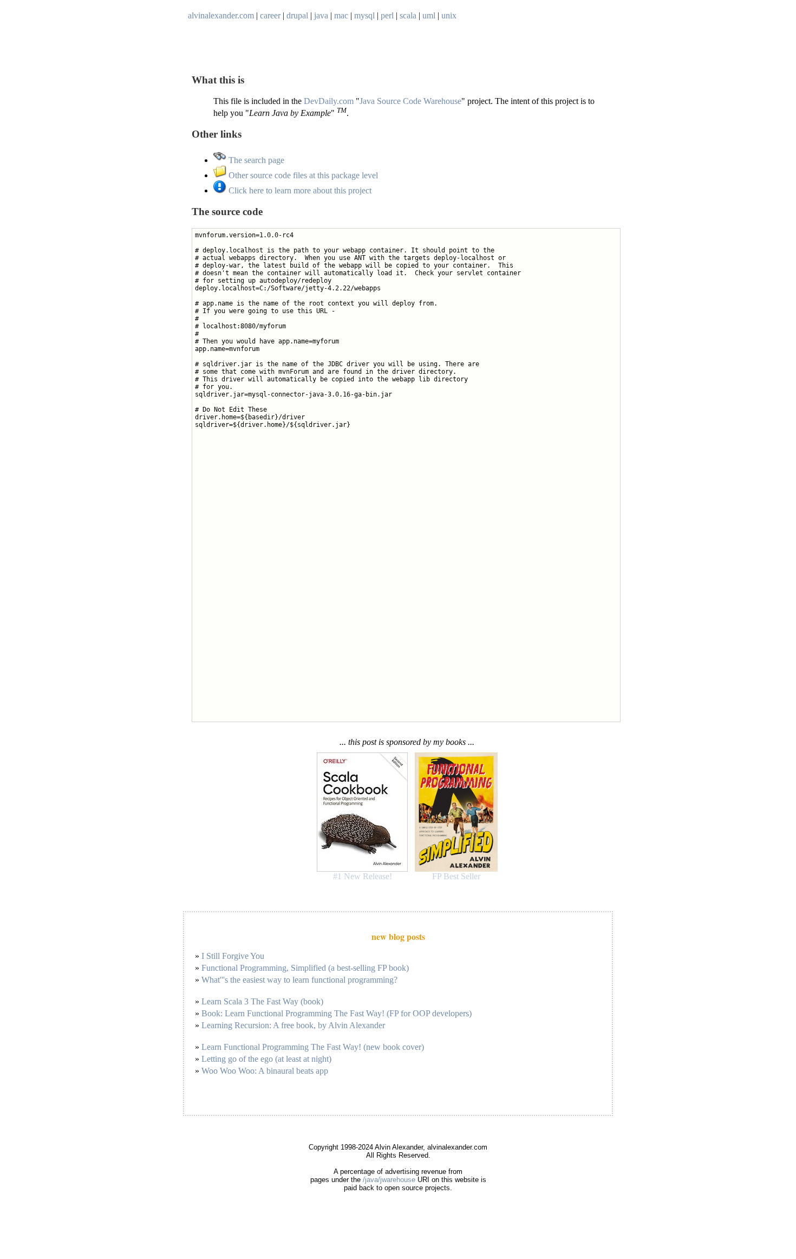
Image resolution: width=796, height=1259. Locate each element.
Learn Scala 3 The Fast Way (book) (262, 1001)
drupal (297, 15)
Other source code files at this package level (302, 175)
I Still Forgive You (232, 956)
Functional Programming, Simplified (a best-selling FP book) (305, 967)
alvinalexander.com (221, 15)
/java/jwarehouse (389, 1180)
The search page (255, 160)
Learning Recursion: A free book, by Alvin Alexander (293, 1025)
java (321, 15)
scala (408, 15)
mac (341, 15)
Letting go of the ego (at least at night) (266, 1058)
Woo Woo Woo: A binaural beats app (264, 1070)
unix (448, 15)
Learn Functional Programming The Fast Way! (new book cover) (312, 1047)
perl (387, 15)
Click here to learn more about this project (298, 190)
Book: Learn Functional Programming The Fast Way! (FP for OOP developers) (336, 1013)
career (270, 15)
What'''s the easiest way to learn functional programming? (299, 979)
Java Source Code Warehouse (410, 101)
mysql (364, 15)
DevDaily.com (329, 101)
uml (428, 15)
